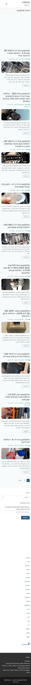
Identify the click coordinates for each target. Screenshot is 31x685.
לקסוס (28, 629)
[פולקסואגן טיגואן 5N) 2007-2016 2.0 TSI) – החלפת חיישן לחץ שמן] (15, 327)
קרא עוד (26, 85)
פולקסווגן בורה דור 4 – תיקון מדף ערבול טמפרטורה (15, 185)
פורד (28, 609)
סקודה (28, 601)
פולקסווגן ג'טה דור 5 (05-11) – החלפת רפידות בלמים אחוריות (16, 355)
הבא (20, 480)
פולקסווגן (11, 59)
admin (27, 59)
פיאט (28, 613)
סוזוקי (28, 637)
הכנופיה (26, 2)
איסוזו (28, 633)
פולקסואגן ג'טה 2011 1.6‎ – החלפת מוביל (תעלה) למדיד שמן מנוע (17, 397)
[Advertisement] (15, 33)
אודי (28, 562)
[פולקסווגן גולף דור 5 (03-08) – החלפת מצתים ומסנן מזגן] (15, 238)
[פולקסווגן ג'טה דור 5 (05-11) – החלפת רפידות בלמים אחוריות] (15, 368)
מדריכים (10, 104)
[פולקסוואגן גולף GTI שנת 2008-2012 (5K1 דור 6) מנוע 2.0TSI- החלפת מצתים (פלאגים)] (15, 284)
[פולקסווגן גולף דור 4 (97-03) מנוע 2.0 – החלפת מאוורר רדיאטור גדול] (15, 67)
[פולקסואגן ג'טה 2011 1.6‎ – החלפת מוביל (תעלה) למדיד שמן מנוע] (15, 413)
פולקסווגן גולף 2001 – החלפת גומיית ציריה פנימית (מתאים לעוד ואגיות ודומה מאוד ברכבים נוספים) (16, 97)
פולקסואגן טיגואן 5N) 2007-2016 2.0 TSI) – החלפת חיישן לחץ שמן (16, 313)
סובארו (27, 589)
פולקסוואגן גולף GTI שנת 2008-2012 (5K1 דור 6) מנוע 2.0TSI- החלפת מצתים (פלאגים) (16, 269)
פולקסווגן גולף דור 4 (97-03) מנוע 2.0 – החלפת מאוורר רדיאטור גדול (17, 53)
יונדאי (28, 573)
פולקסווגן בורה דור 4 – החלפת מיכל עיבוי (16, 440)
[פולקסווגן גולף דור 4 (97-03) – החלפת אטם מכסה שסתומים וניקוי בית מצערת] (15, 157)
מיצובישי (27, 581)
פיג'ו (28, 617)
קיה (29, 621)
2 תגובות (26, 106)
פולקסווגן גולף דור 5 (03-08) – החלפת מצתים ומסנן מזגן (16, 226)
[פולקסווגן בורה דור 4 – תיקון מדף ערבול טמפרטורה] (15, 198)
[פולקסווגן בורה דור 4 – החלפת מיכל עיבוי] (15, 453)
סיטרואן (27, 597)
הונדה (28, 569)
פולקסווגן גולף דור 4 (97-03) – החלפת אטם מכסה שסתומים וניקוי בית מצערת (16, 143)
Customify (16, 682)
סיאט (28, 593)
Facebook (25, 644)
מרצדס (27, 585)
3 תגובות (26, 405)
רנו (29, 625)
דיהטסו (27, 566)
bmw (28, 558)
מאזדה (28, 577)
